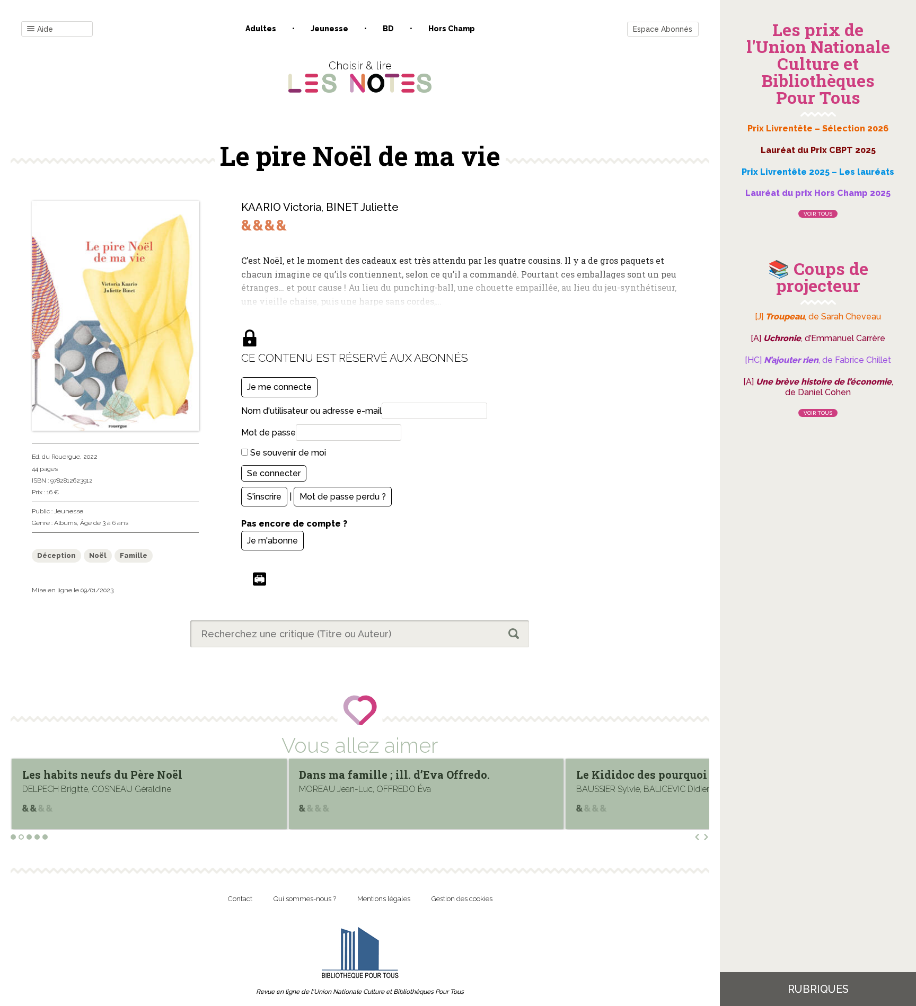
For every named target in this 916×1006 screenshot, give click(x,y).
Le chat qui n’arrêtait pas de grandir (685, 774)
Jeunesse (329, 28)
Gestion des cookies (461, 899)
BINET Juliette (362, 207)
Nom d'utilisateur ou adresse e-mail (311, 411)
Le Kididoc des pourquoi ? (381, 774)
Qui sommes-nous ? (305, 899)
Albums (65, 523)
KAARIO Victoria (281, 207)
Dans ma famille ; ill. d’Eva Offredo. (130, 774)
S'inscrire (264, 497)
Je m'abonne (272, 541)
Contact (240, 899)
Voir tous (818, 214)
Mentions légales (383, 899)
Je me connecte (279, 387)
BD (388, 28)
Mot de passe (268, 433)
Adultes (260, 28)
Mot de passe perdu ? (343, 497)
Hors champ (451, 28)
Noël (98, 555)
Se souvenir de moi (287, 453)
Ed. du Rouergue (56, 456)
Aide (45, 29)
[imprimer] (259, 580)
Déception (56, 555)
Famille (133, 555)
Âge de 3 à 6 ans (104, 523)
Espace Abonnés (662, 29)
